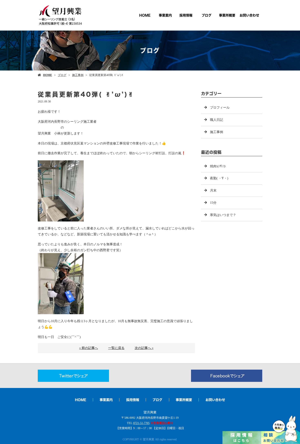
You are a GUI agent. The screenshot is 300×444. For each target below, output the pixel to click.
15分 (213, 202)
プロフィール (220, 107)
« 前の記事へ (88, 348)
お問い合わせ (249, 15)
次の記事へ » (144, 348)
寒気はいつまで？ (223, 215)
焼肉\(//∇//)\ (218, 166)
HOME (144, 15)
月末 (213, 190)
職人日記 (216, 119)
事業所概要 (227, 15)
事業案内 (165, 15)
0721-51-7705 (141, 423)
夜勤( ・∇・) (219, 178)
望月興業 (150, 412)
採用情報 (185, 15)
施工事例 (77, 75)
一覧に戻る (116, 348)
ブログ (206, 15)
